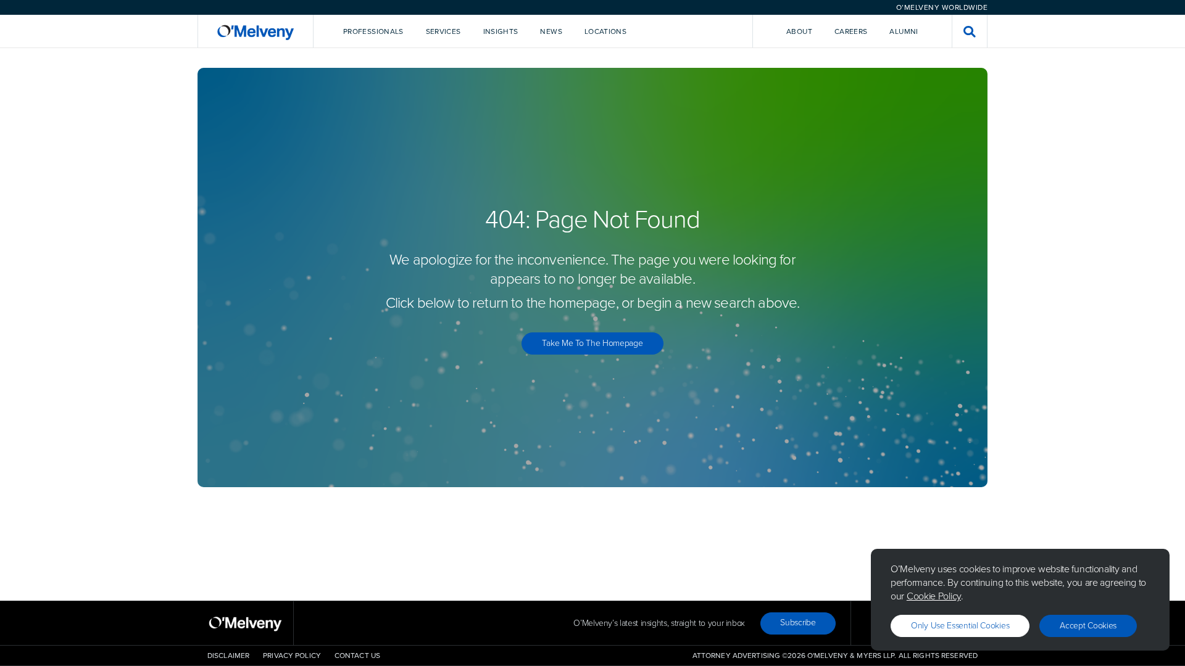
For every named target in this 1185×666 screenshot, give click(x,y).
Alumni (903, 31)
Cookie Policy (934, 596)
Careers (851, 31)
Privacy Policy (292, 655)
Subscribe (797, 622)
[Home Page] (255, 31)
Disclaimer (228, 655)
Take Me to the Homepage (592, 343)
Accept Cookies (1088, 625)
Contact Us (357, 655)
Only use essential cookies (960, 625)
